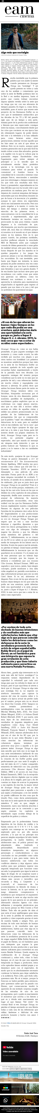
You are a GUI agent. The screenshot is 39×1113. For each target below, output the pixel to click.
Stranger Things (26, 1069)
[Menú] (3, 1)
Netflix (19, 1069)
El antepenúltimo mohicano (17, 10)
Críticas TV (13, 1069)
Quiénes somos (24, 1108)
